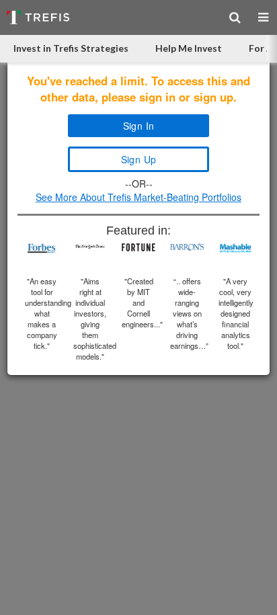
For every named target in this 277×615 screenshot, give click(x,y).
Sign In (139, 125)
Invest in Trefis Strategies (70, 48)
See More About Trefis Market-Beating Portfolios (138, 197)
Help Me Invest (188, 48)
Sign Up (139, 159)
